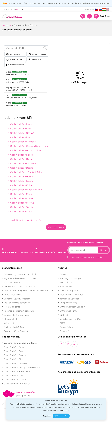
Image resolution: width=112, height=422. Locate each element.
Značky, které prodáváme (16, 315)
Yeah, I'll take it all (61, 416)
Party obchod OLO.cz (14, 327)
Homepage (6, 25)
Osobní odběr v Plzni (20, 137)
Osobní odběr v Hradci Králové (25, 150)
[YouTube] (74, 344)
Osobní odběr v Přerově (22, 202)
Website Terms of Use (70, 319)
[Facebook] (61, 344)
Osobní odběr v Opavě (21, 198)
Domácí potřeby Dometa (16, 331)
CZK (13, 9)
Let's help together (69, 290)
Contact (63, 274)
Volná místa (9, 323)
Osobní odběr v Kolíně (21, 185)
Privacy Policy (66, 331)
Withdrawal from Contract (72, 306)
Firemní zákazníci (12, 306)
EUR (18, 9)
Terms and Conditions (70, 298)
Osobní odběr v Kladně (21, 181)
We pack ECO (66, 282)
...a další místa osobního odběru (26, 220)
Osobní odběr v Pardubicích (24, 163)
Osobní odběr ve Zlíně (21, 211)
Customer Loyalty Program (17, 298)
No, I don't (47, 416)
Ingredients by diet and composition (21, 278)
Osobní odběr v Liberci (21, 154)
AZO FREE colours (12, 282)
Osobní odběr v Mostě (21, 194)
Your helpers (66, 286)
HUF (22, 9)
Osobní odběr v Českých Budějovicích (29, 146)
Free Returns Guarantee (71, 294)
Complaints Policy (68, 302)
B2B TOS (64, 315)
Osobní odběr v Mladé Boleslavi (26, 189)
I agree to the (87, 257)
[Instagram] (68, 344)
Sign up (103, 250)
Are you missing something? (17, 302)
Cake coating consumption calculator (22, 274)
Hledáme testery (12, 319)
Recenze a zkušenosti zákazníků (19, 310)
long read (69, 407)
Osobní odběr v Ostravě (22, 133)
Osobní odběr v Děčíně (21, 167)
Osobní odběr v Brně (20, 128)
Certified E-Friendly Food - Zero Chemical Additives (28, 290)
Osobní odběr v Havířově (22, 176)
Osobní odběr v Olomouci (23, 141)
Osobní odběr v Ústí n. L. (22, 159)
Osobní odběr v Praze (21, 124)
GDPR (62, 323)
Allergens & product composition (19, 286)
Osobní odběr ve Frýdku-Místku (26, 172)
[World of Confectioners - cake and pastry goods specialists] (12, 16)
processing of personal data (92, 257)
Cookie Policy (66, 327)
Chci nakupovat (56, 227)
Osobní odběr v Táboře (21, 207)
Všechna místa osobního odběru (20, 343)
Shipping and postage (70, 278)
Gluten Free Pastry (13, 294)
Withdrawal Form (68, 310)
